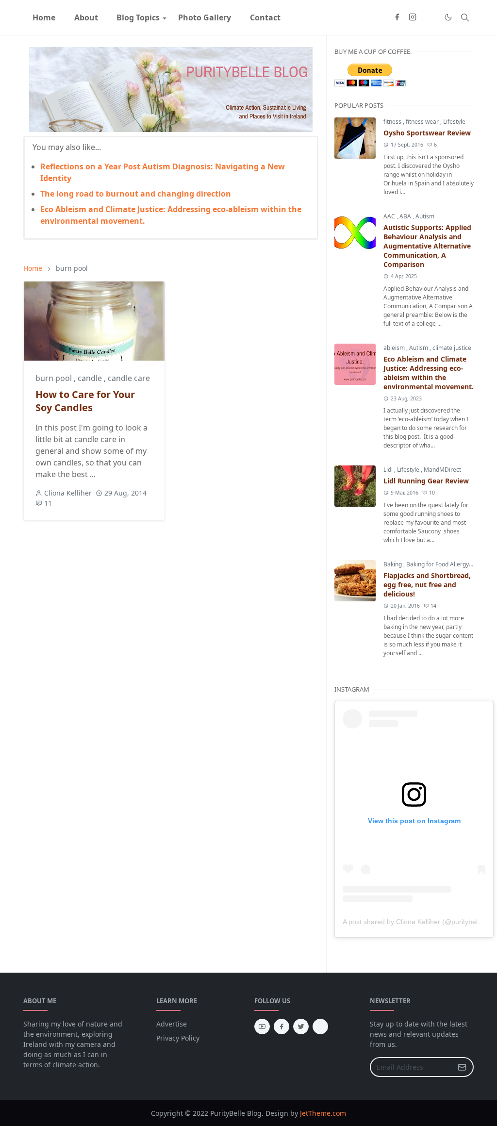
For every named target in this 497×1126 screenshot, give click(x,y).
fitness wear (423, 121)
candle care (129, 378)
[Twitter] (428, 17)
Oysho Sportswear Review (427, 132)
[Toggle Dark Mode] (448, 17)
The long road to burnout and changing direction (135, 193)
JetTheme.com (323, 1113)
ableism (394, 348)
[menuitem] (44, 17)
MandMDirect (442, 469)
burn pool (54, 378)
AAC (390, 216)
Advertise (171, 1023)
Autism (424, 216)
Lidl (388, 469)
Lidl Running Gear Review (426, 480)
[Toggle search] (465, 17)
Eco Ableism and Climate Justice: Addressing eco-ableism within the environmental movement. (428, 372)
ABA (406, 216)
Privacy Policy (177, 1038)
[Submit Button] (462, 1067)
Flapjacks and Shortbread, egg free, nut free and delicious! (427, 584)
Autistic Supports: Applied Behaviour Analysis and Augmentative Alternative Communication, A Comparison (427, 246)
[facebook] (397, 17)
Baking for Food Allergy (438, 564)
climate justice (451, 348)
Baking (393, 564)
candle (91, 378)
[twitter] (301, 1026)
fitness (393, 121)
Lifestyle (454, 121)
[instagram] (412, 17)
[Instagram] (320, 1026)
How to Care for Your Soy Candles (85, 401)
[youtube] (262, 1026)
